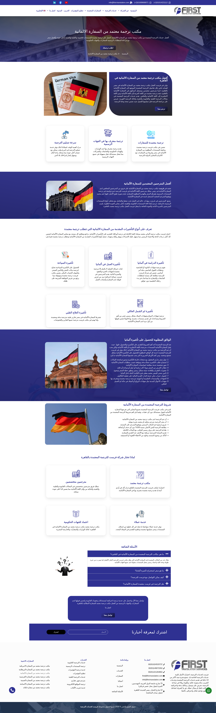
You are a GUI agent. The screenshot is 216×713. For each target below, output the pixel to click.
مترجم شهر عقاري (78, 681)
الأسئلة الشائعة (117, 691)
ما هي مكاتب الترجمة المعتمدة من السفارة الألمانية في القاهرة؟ (137, 554)
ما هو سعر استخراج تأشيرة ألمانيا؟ (149, 571)
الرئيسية (133, 11)
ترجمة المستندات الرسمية (75, 666)
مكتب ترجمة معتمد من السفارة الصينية (35, 680)
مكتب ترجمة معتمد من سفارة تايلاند (36, 687)
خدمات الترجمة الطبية (77, 677)
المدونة (59, 11)
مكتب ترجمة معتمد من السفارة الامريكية (34, 666)
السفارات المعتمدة (94, 11)
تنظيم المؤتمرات (77, 11)
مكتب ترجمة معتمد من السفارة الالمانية (35, 673)
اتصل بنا (52, 11)
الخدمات (120, 671)
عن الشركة (124, 11)
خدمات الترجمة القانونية (76, 663)
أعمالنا (120, 681)
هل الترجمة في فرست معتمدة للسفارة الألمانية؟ (143, 584)
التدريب (66, 11)
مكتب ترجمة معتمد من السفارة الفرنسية (34, 677)
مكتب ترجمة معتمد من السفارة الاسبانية (35, 684)
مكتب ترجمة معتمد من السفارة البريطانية (34, 669)
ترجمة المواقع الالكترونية (76, 684)
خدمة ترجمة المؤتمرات (76, 670)
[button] (129, 554)
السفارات (119, 676)
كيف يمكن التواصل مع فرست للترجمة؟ (147, 577)
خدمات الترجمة (110, 11)
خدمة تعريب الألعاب (78, 688)
